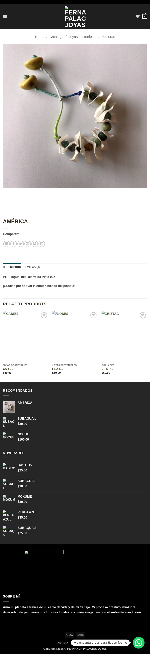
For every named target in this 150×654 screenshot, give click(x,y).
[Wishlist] (138, 16)
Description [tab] (12, 267)
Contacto (78, 643)
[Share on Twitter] (20, 244)
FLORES (57, 368)
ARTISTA (62, 643)
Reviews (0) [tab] (32, 267)
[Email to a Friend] (27, 244)
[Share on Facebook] (13, 244)
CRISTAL (107, 368)
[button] (5, 16)
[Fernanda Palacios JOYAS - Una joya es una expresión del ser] (75, 16)
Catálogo (56, 37)
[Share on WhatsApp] (6, 244)
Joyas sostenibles (82, 37)
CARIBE (8, 368)
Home (39, 37)
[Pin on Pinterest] (34, 244)
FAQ (90, 643)
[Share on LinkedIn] (41, 244)
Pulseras (108, 37)
